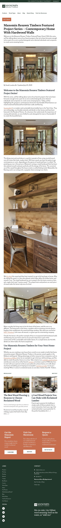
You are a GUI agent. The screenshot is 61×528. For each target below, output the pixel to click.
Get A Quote (5, 501)
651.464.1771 (56, 1)
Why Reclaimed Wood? (7, 492)
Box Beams (4, 481)
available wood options (49, 360)
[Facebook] (3, 508)
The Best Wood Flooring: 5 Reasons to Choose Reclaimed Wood (16, 398)
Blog (3, 494)
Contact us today (41, 366)
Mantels (4, 476)
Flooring (4, 472)
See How (29, 452)
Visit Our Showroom (6, 498)
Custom (4, 483)
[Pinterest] (3, 516)
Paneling (4, 474)
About (3, 487)
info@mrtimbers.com (40, 470)
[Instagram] (3, 512)
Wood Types (5, 485)
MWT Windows (9, 332)
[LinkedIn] (3, 520)
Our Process (5, 489)
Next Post (54, 373)
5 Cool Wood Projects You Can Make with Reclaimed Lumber (44, 398)
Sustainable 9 (8, 108)
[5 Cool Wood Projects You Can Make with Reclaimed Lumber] (44, 384)
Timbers (4, 478)
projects (31, 362)
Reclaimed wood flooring (12, 410)
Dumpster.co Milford (10, 358)
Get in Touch (48, 450)
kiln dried (9, 276)
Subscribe (11, 452)
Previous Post (7, 373)
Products (4, 470)
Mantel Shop (5, 496)
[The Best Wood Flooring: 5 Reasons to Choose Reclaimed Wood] (16, 384)
